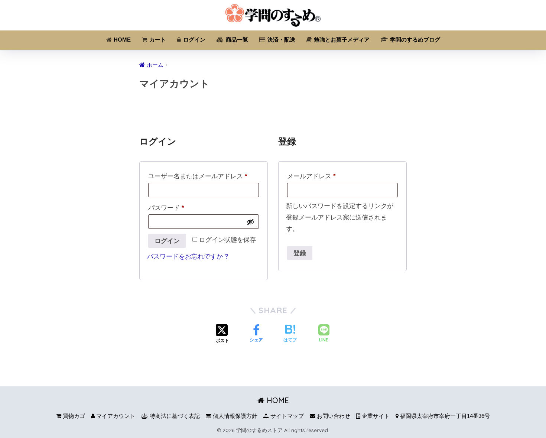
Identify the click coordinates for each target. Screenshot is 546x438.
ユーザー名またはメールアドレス (197, 176)
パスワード (166, 207)
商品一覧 (236, 39)
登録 (300, 252)
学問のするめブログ (414, 39)
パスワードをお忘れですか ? (187, 256)
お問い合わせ (332, 416)
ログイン (193, 39)
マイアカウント (115, 416)
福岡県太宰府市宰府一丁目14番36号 (444, 416)
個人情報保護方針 (234, 416)
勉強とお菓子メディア (341, 39)
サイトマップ (286, 416)
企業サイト (375, 416)
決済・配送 (280, 39)
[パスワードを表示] (250, 222)
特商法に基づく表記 (174, 416)
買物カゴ (73, 416)
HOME (121, 39)
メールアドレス (311, 176)
